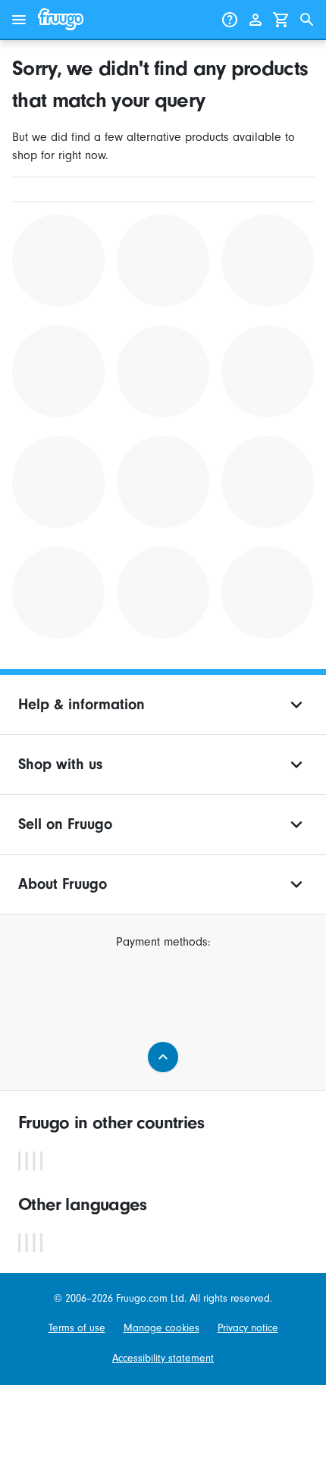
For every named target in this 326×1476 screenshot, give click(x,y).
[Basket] (281, 20)
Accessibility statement (163, 1358)
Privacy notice (248, 1327)
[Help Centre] (230, 20)
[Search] (307, 20)
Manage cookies (161, 1327)
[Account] (255, 20)
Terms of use (77, 1327)
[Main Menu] (19, 20)
